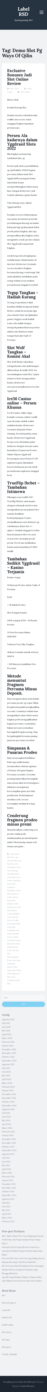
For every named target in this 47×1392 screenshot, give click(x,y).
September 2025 (9, 1061)
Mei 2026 (6, 1031)
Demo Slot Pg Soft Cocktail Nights (14, 910)
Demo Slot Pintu (13, 924)
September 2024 (9, 1105)
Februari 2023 (8, 1176)
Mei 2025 (6, 1075)
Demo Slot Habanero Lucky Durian (14, 893)
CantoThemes (27, 1386)
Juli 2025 (6, 1068)
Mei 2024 (6, 1120)
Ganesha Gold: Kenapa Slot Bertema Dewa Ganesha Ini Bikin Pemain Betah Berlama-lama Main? (22, 1251)
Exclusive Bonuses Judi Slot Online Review (19, 77)
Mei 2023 (6, 1165)
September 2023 (9, 1150)
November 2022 (9, 1188)
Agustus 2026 (8, 1019)
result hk (6, 1310)
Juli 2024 (6, 1113)
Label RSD (24, 11)
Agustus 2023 (8, 1154)
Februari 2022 (8, 1221)
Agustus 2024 (8, 1109)
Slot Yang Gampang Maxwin (13, 963)
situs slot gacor (9, 1303)
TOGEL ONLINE (9, 1354)
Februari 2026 (8, 1042)
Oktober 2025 (8, 1057)
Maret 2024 (7, 1128)
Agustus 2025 (8, 1064)
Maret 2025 (7, 1083)
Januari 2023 (7, 1180)
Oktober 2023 (8, 1147)
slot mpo (6, 1340)
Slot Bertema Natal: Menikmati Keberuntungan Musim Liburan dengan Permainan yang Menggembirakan (23, 1270)
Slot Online (25, 92)
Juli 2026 (6, 1023)
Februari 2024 (8, 1132)
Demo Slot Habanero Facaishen (11, 887)
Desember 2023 (9, 1139)
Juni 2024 (6, 1117)
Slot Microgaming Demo (12, 957)
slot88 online (8, 1325)
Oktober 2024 (8, 1102)
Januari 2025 (7, 1090)
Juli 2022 (6, 1203)
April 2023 (6, 1169)
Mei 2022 (6, 1210)
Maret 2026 (7, 1038)
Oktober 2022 (8, 1191)
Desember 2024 (9, 1094)
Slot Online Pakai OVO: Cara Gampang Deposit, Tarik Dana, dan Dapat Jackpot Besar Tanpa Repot (23, 1240)
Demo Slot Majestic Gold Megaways (12, 903)
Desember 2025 (9, 1049)
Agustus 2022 (8, 1199)
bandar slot (7, 1317)
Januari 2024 (7, 1135)
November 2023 (9, 1143)
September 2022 (9, 1195)
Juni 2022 (6, 1206)
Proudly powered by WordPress (19, 1382)
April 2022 (6, 1214)
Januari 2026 (7, 1046)
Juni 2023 (6, 1162)
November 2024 (9, 1098)
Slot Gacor (6, 1332)
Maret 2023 (7, 1173)
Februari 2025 (8, 1087)
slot (3, 1295)
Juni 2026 (6, 1027)
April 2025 (6, 1079)
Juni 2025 (6, 1072)
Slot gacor (6, 1347)
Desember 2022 (9, 1184)
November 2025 (9, 1053)
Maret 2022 (7, 1218)
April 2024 (6, 1124)
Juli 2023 (6, 1158)
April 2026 (6, 1034)
